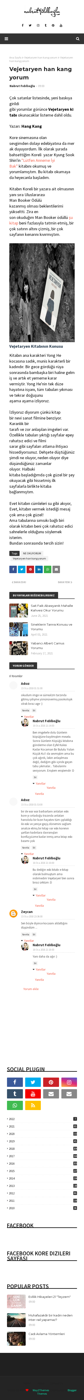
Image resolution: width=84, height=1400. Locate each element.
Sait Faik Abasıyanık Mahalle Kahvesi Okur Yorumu (52, 608)
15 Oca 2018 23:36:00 (31, 916)
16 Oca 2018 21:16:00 (43, 862)
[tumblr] (46, 25)
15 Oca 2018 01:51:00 (31, 688)
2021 (42, 1126)
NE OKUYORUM (32, 553)
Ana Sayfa (15, 57)
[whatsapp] (15, 1105)
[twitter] (30, 25)
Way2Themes (41, 1390)
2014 (43, 1178)
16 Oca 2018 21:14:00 (43, 725)
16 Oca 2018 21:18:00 (43, 949)
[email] (51, 1093)
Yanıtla (25, 710)
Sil (34, 710)
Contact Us (56, 1383)
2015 (43, 1171)
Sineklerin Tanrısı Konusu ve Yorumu (51, 627)
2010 (42, 1208)
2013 (43, 1186)
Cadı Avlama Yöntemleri (46, 1334)
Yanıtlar (29, 717)
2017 (43, 1156)
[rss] (33, 1105)
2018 (43, 1149)
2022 (42, 1119)
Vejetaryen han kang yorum (40, 57)
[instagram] (38, 25)
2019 (42, 1141)
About (40, 1383)
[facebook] (22, 25)
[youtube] (61, 25)
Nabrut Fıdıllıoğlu (22, 86)
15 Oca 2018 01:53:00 (31, 804)
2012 (42, 1193)
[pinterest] (53, 25)
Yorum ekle (31, 989)
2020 (43, 1134)
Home (27, 1383)
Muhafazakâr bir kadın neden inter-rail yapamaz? (50, 1317)
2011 (43, 1201)
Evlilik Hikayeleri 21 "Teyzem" (49, 1297)
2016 (43, 1164)
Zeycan (27, 912)
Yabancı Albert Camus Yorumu (47, 645)
